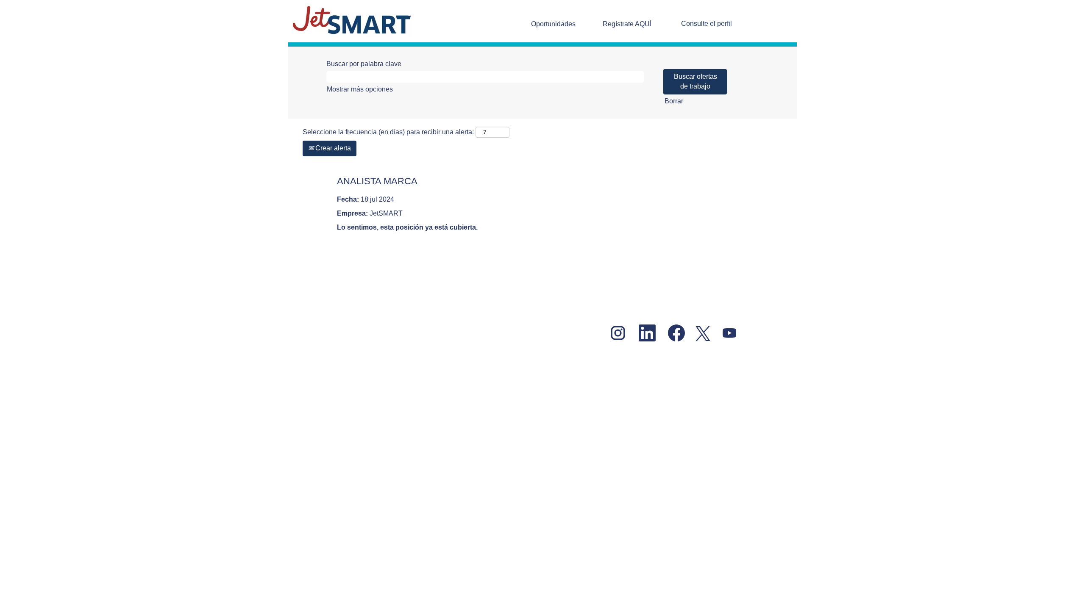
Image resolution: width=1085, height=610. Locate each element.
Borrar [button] (674, 101)
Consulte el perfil (706, 23)
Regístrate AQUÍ (627, 24)
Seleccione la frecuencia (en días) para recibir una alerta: (388, 132)
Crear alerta (332, 148)
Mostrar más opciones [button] (360, 89)
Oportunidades (553, 24)
